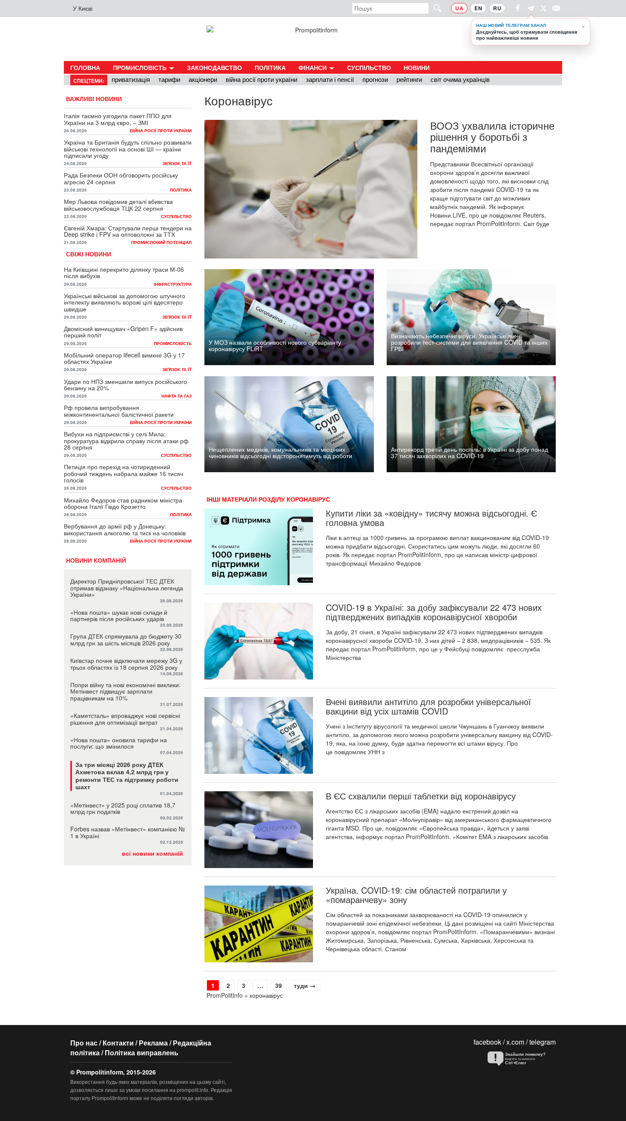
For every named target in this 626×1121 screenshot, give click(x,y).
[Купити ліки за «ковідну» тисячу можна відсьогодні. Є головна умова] (258, 546)
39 (281, 985)
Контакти (118, 1043)
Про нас (84, 1043)
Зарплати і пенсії (330, 79)
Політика (270, 67)
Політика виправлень (141, 1052)
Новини (417, 67)
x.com (515, 1042)
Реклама (153, 1043)
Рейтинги (409, 79)
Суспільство (369, 67)
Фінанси (313, 67)
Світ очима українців (460, 79)
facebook (487, 1042)
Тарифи (169, 79)
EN (478, 8)
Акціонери (203, 79)
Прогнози (375, 79)
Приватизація (131, 79)
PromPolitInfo (225, 995)
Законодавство (214, 67)
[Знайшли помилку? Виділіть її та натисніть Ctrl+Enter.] (519, 1059)
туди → (305, 985)
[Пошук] (433, 8)
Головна (85, 67)
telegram (542, 1042)
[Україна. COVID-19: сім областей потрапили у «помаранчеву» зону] (258, 924)
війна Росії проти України (261, 79)
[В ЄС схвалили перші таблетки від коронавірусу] (258, 829)
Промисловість (140, 67)
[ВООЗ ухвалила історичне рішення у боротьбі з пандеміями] (310, 189)
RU (497, 8)
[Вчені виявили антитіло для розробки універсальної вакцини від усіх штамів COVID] (258, 735)
